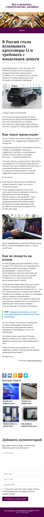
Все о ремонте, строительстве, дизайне (22, 5)
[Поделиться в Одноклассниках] (15, 375)
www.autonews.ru (35, 360)
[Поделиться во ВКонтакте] (10, 375)
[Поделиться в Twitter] (26, 375)
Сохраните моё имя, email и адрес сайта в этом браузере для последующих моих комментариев (20, 491)
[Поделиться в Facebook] (4, 375)
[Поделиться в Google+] (20, 375)
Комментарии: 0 (23, 63)
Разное (13, 63)
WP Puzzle (25, 512)
